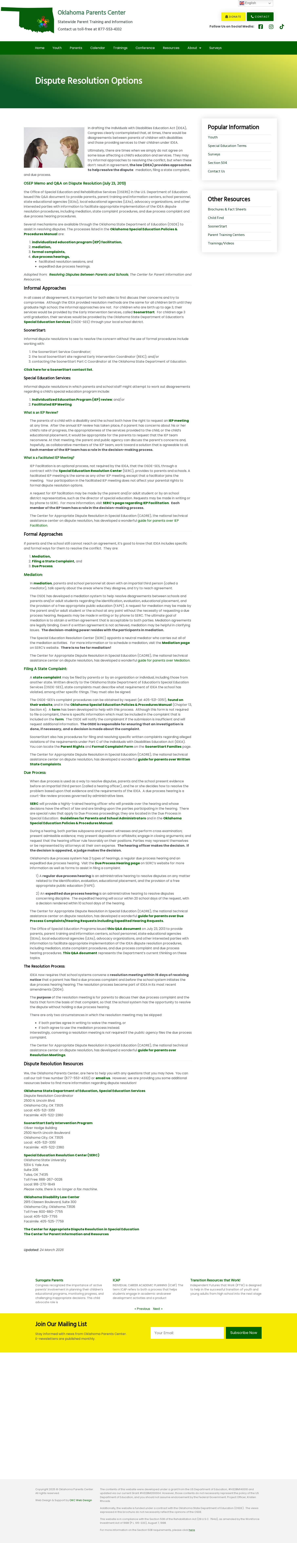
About (192, 48)
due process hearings (50, 256)
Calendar (97, 48)
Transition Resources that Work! (215, 1280)
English (250, 3)
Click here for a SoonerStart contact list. (58, 369)
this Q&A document (124, 928)
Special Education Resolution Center (90, 470)
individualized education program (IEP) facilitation (76, 242)
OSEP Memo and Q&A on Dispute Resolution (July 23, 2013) (75, 183)
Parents (76, 48)
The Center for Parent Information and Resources (66, 1234)
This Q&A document (80, 953)
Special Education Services (47, 322)
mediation (43, 583)
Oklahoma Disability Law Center (51, 1197)
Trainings (120, 48)
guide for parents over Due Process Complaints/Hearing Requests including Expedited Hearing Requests (106, 918)
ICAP (116, 1280)
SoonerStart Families (163, 746)
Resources (171, 48)
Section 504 (217, 163)
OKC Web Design (81, 1500)
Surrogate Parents (49, 1280)
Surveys (215, 48)
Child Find (216, 218)
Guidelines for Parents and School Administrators (103, 818)
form (56, 709)
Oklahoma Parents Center (91, 13)
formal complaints (48, 252)
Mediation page (176, 642)
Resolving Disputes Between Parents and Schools (88, 274)
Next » (157, 1308)
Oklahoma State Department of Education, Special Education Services (84, 1090)
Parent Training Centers (226, 235)
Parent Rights (72, 746)
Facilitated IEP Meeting (52, 404)
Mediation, (41, 556)
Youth (57, 48)
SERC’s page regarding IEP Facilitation (136, 503)
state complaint (47, 677)
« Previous (142, 1308)
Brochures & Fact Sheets (227, 209)
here (192, 1530)
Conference (145, 48)
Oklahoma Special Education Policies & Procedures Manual (121, 704)
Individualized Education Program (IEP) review (72, 399)
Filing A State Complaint (45, 669)
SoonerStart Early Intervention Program (58, 1123)
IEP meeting (179, 420)
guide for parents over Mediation (164, 660)
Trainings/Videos (221, 243)
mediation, (41, 247)
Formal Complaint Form (112, 746)
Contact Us (216, 171)
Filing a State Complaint (53, 561)
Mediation (33, 575)
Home (39, 48)
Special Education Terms (227, 146)
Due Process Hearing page (117, 863)
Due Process (34, 773)
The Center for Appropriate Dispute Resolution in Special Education (81, 1229)
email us (103, 1078)
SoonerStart (144, 312)
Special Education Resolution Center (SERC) (61, 1155)
